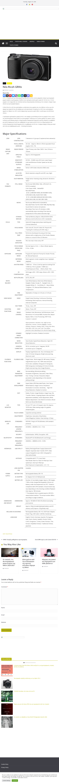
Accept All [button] (15, 780)
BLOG (11, 41)
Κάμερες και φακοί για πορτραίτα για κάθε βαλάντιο (49, 561)
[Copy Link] (31, 95)
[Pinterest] (10, 95)
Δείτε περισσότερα (7, 534)
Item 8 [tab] (32, 662)
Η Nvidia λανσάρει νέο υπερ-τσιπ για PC (24, 691)
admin (12, 90)
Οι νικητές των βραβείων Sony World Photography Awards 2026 (30, 717)
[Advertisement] (29, 28)
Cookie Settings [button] (6, 780)
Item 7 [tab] (31, 662)
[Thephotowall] (3, 43)
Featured (9, 83)
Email (2, 615)
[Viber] (16, 95)
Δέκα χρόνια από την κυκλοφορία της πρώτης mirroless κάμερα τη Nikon (28, 563)
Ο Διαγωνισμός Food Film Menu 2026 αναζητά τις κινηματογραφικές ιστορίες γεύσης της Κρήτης (34, 666)
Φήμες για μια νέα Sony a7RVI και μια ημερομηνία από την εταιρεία (31, 704)
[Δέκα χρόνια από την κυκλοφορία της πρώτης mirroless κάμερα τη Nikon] (29, 549)
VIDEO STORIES (41, 41)
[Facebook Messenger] (13, 95)
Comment (4, 587)
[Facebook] (4, 95)
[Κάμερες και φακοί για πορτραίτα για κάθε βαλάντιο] (49, 549)
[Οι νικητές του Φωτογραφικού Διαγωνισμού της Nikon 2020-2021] (10, 549)
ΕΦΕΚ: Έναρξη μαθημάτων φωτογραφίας (15, 539)
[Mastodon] (28, 95)
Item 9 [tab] (33, 662)
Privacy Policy (4, 767)
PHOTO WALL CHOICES (21, 41)
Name (3, 607)
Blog (4, 83)
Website (3, 622)
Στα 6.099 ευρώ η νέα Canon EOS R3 (45, 539)
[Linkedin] (22, 95)
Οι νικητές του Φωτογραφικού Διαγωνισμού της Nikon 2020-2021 (9, 562)
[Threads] (25, 95)
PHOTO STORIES (14, 45)
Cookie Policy (4, 764)
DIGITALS (32, 41)
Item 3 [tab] (26, 662)
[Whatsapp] (19, 95)
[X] (7, 95)
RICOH (5, 98)
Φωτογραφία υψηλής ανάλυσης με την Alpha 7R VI (27, 678)
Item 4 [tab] (27, 662)
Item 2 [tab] (25, 662)
